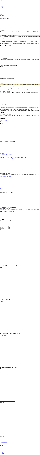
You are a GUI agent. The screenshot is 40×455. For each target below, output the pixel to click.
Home (2, 6)
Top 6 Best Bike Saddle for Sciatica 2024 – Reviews (8, 367)
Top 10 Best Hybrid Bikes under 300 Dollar (4, 121)
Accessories (3, 8)
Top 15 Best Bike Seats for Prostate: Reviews (7, 401)
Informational (3, 15)
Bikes (0, 15)
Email (9, 227)
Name (9, 226)
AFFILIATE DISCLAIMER (4, 442)
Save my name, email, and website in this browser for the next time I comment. (9, 229)
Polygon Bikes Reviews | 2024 (5, 299)
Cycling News (3, 453)
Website (9, 228)
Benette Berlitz (2, 18)
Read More (7, 141)
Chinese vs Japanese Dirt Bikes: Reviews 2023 (6, 154)
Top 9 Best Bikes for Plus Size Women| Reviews (6, 189)
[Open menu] (1, 14)
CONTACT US (3, 441)
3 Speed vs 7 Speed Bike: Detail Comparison (6, 172)
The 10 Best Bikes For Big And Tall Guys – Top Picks (5, 120)
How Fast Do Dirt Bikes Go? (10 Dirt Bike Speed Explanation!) (8, 207)
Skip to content (1, 0)
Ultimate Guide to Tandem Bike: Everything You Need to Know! (10, 265)
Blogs (2, 7)
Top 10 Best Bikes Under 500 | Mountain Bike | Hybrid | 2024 (10, 333)
